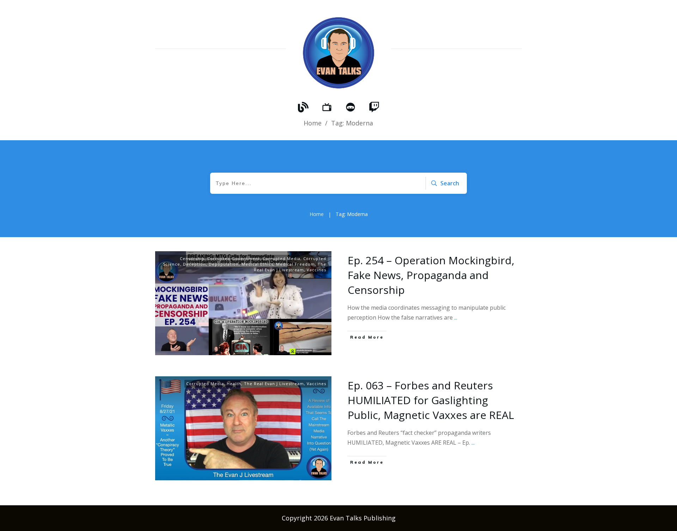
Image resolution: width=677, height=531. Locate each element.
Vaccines (316, 269)
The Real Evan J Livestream (290, 266)
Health (234, 383)
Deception (194, 264)
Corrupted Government (233, 258)
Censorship (192, 258)
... (455, 317)
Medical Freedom (295, 264)
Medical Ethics (257, 264)
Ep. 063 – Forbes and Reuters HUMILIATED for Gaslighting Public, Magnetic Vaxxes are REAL (431, 400)
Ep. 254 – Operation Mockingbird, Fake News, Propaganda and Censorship (431, 275)
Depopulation (224, 264)
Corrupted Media (281, 258)
